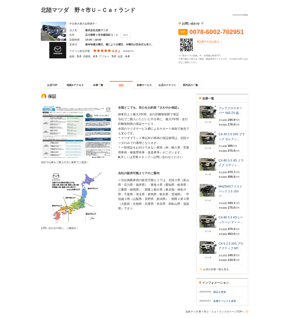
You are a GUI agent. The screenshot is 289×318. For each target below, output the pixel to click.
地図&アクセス (75, 85)
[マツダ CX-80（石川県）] (208, 171)
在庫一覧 (98, 85)
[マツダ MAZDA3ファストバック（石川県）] (208, 197)
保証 (121, 85)
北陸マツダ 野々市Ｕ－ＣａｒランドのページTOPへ (214, 311)
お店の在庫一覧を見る (216, 269)
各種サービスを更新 (224, 301)
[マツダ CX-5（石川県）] (208, 254)
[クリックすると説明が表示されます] (202, 23)
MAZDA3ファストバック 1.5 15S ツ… (230, 191)
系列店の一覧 (190, 85)
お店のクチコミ (167, 85)
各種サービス (144, 85)
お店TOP (52, 85)
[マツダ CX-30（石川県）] (208, 145)
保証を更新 (219, 291)
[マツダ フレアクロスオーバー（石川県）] (208, 119)
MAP (125, 35)
